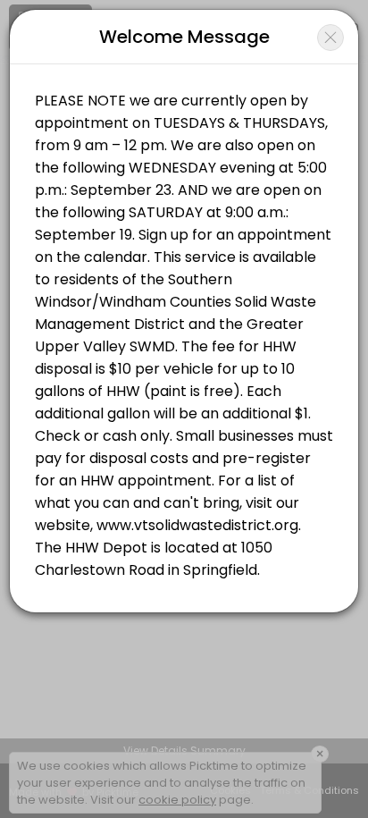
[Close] (330, 37)
